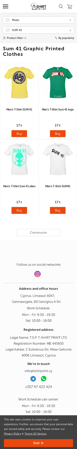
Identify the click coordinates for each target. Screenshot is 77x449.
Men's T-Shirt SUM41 (57, 186)
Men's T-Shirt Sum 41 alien (19, 186)
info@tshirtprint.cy (38, 371)
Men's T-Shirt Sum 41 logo (58, 109)
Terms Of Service (35, 433)
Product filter (16, 37)
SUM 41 (17, 30)
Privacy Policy (12, 433)
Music (15, 20)
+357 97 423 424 (38, 387)
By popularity (66, 37)
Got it (38, 443)
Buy (19, 134)
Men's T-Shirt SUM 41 (19, 109)
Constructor (38, 232)
